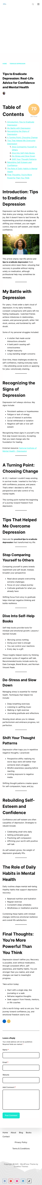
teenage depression (10, 96)
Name (6, 1050)
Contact (6, 1136)
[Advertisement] (21, 30)
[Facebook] (5, 1181)
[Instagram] (17, 1181)
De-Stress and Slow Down (23, 156)
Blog (21, 1132)
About (13, 1132)
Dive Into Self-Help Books (23, 153)
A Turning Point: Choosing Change (22, 137)
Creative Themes (21, 1166)
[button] (4, 1021)
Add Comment (9, 1087)
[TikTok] (29, 1181)
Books (28, 1132)
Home (5, 1132)
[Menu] (38, 4)
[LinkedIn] (23, 1181)
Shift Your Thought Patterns (24, 159)
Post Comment (11, 1115)
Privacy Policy (21, 1142)
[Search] (33, 4)
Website (6, 1075)
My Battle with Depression (18, 128)
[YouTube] (11, 1181)
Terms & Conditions (21, 1148)
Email (5, 1062)
